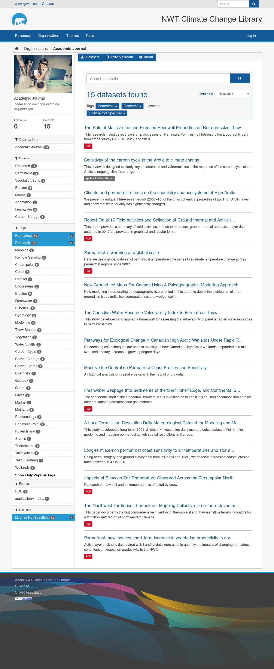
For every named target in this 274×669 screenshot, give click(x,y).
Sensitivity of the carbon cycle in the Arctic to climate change (141, 160)
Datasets (92, 56)
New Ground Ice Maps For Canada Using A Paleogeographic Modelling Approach (161, 284)
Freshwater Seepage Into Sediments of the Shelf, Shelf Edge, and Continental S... (162, 390)
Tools (90, 35)
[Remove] (116, 106)
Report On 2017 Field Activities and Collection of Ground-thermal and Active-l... (159, 220)
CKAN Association (29, 592)
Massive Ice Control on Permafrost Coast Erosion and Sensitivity (145, 367)
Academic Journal (69, 48)
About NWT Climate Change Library (42, 579)
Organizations (49, 35)
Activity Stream (121, 56)
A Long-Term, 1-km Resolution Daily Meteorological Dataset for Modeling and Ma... (162, 422)
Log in (251, 35)
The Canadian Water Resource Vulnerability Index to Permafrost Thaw (150, 312)
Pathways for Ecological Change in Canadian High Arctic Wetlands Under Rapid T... (163, 340)
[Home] (17, 48)
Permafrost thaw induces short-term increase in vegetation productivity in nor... (159, 537)
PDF (88, 146)
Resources (23, 35)
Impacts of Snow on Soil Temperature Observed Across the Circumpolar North (159, 477)
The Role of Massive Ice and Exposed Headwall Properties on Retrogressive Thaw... (164, 127)
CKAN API (23, 586)
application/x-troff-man (99, 178)
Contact (48, 3)
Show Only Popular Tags (35, 475)
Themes (72, 35)
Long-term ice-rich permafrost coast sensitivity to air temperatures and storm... (159, 450)
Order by (206, 93)
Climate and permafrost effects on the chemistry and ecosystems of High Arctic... (161, 192)
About (148, 56)
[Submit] (254, 3)
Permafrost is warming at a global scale (121, 252)
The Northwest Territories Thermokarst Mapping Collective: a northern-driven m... (161, 505)
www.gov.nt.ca (26, 3)
